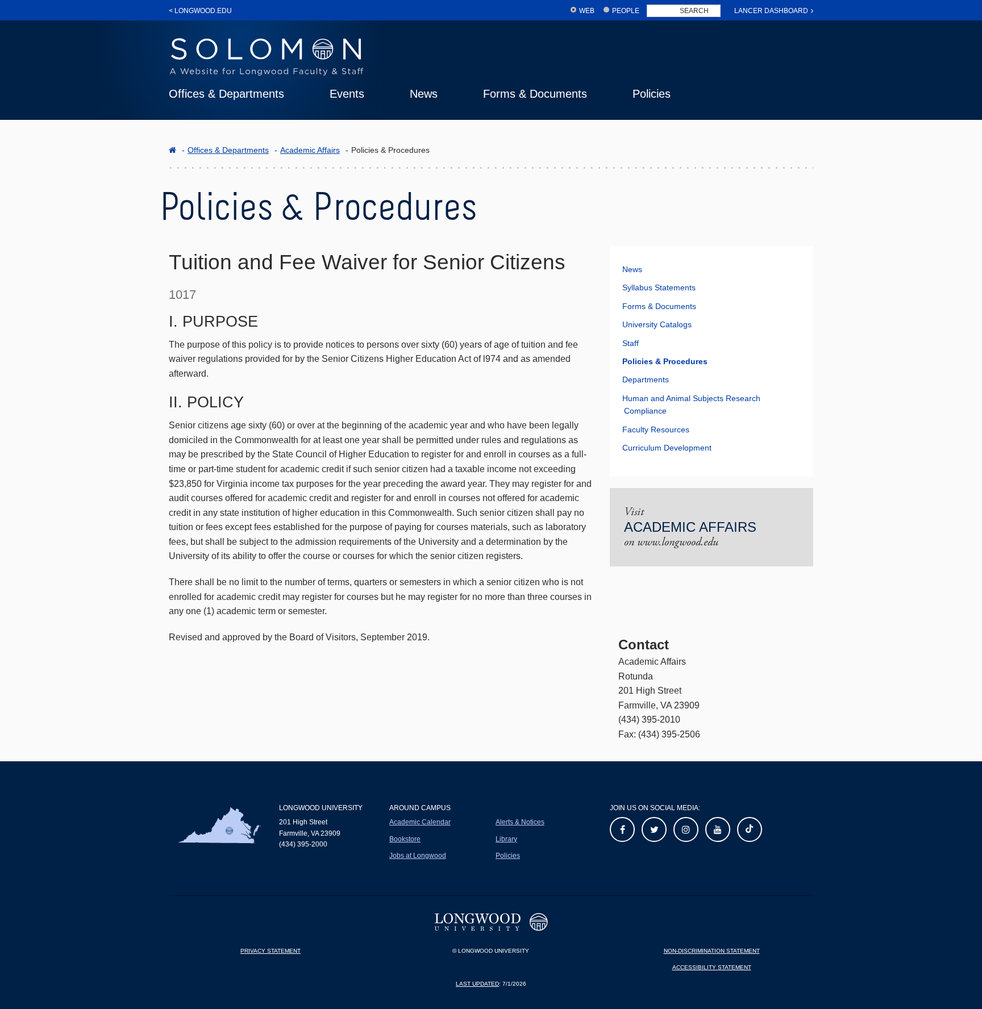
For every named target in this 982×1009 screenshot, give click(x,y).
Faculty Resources (655, 429)
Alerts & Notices (520, 822)
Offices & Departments (226, 93)
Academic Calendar (420, 822)
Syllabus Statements (659, 287)
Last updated (477, 984)
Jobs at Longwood (417, 856)
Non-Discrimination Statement (712, 951)
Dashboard (771, 11)
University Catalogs (657, 324)
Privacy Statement (270, 951)
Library (506, 839)
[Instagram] (685, 829)
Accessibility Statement (711, 967)
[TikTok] (749, 829)
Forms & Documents (535, 93)
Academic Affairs (310, 150)
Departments (645, 379)
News (424, 93)
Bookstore (405, 839)
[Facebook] (622, 829)
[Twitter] (654, 829)
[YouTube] (717, 829)
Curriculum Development (666, 447)
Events (347, 93)
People (625, 11)
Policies (652, 93)
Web (586, 11)
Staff (630, 343)
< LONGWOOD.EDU (200, 11)
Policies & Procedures (665, 361)
